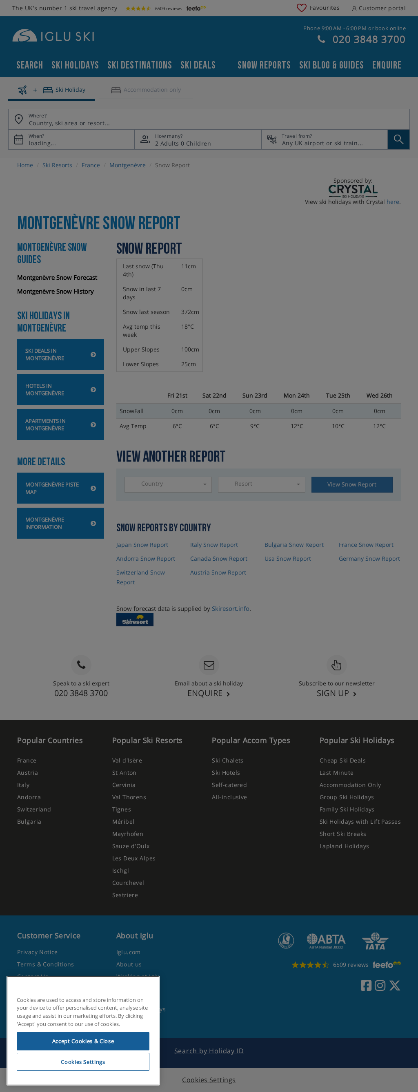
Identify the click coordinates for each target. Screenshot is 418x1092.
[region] (83, 1031)
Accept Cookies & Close (83, 1041)
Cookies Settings (83, 1061)
